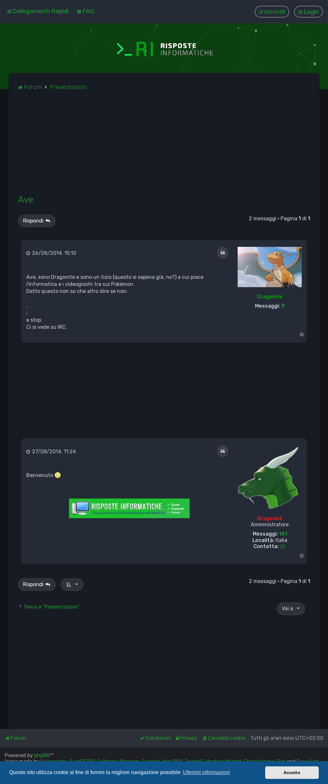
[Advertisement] (164, 146)
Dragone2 (269, 518)
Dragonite (270, 297)
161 (283, 534)
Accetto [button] (291, 772)
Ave (25, 199)
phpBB (42, 755)
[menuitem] (85, 11)
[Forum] (164, 48)
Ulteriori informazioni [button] (206, 772)
